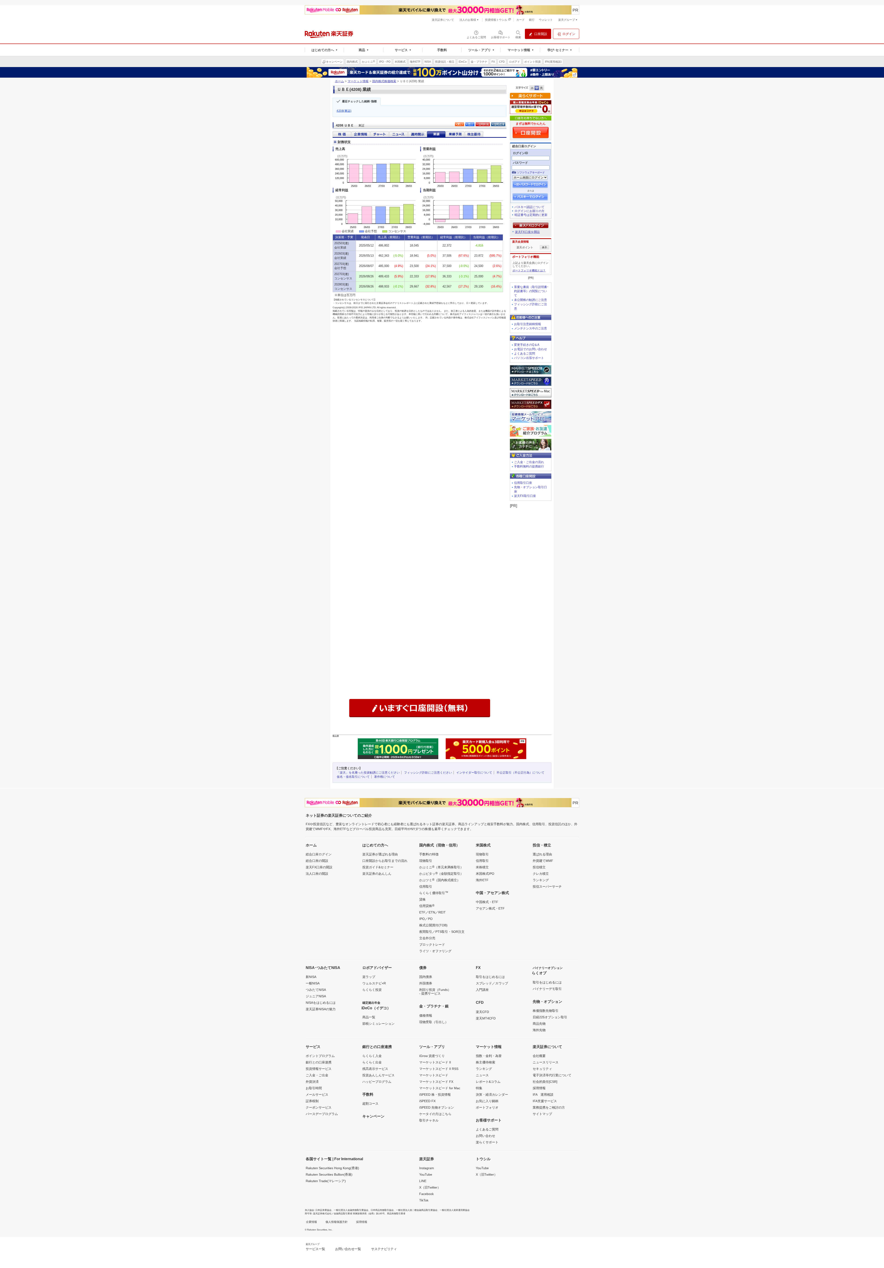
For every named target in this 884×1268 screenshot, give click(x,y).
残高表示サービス (375, 1069)
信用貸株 (426, 906)
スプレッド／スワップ (492, 983)
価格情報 (425, 1015)
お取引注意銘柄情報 (527, 324)
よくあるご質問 (524, 353)
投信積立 (539, 867)
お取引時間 (314, 1088)
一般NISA (313, 983)
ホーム (339, 81)
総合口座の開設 (317, 861)
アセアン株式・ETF (490, 908)
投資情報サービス (319, 1069)
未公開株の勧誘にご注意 (530, 300)
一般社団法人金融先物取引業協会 (351, 1210)
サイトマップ (542, 1114)
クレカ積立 (541, 873)
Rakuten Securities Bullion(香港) (329, 1174)
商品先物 (539, 1023)
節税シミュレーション (378, 1023)
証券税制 (312, 1101)
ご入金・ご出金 (317, 1075)
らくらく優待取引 (433, 893)
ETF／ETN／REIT (432, 912)
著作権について (384, 776)
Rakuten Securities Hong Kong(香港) (332, 1168)
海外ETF (482, 880)
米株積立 (482, 867)
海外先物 (539, 1030)
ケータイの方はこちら (435, 1114)
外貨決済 (312, 1081)
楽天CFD (482, 1012)
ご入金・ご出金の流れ (529, 462)
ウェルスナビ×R (374, 983)
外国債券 (425, 983)
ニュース (482, 1075)
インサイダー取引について (474, 772)
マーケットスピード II (435, 1062)
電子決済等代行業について (552, 1075)
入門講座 (482, 990)
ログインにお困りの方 (529, 211)
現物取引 (425, 861)
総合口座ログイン (319, 854)
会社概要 (539, 1056)
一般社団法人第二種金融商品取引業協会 (416, 1210)
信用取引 (425, 886)
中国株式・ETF (487, 902)
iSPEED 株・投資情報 (435, 1094)
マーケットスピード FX (436, 1081)
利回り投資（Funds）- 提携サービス (435, 991)
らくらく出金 (372, 1062)
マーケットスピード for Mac (439, 1088)
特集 (479, 1088)
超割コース (370, 1103)
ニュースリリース (545, 1062)
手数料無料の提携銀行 (529, 466)
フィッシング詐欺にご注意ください (428, 772)
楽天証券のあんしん (376, 873)
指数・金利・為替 (489, 1056)
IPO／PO (426, 919)
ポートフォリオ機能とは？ (529, 270)
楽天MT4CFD (486, 1018)
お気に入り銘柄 (487, 1101)
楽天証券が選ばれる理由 (380, 854)
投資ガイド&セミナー (377, 867)
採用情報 (539, 1088)
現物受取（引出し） (433, 1022)
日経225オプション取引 (550, 1017)
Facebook (426, 1194)
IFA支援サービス (545, 1101)
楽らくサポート (487, 1142)
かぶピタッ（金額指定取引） (441, 873)
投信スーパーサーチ (547, 886)
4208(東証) (344, 110)
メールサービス (317, 1094)
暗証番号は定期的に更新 (531, 215)
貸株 (422, 899)
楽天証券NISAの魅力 (321, 1009)
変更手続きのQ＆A (526, 344)
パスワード (520, 162)
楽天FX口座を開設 (527, 232)
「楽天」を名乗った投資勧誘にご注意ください (368, 772)
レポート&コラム (488, 1081)
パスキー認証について (529, 207)
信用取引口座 (523, 482)
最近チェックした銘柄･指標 (359, 101)
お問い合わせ (485, 1136)
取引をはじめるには (490, 977)
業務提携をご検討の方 (549, 1107)
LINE (422, 1181)
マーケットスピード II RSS (438, 1069)
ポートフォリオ (487, 1107)
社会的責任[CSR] (545, 1081)
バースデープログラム (322, 1114)
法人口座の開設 (317, 873)
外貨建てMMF (543, 861)
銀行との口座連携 (319, 1062)
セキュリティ (542, 1069)
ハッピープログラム (376, 1081)
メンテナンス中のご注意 (530, 328)
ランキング (541, 880)
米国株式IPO (485, 873)
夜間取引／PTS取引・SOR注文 (442, 931)
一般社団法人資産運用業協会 (455, 1210)
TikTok (423, 1200)
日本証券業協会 (323, 1210)
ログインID (520, 153)
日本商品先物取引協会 (382, 1210)
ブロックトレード (432, 944)
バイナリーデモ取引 (547, 989)
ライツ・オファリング (435, 951)
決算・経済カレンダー (492, 1094)
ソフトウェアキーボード (531, 172)
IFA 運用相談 (543, 1094)
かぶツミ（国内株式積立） (439, 880)
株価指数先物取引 (545, 1011)
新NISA (311, 977)
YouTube (425, 1174)
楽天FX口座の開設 (319, 867)
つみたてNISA (316, 990)
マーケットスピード (433, 1075)
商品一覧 (368, 1017)
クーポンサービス (319, 1107)
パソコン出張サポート (529, 358)
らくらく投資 (372, 990)
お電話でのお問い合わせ (530, 349)
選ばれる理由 (542, 854)
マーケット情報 (358, 81)
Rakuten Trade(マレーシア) (326, 1181)
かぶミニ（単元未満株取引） (441, 867)
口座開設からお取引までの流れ (384, 861)
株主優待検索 (485, 1062)
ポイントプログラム (320, 1056)
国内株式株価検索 (384, 81)
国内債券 (425, 977)
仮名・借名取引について (353, 776)
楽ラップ (368, 977)
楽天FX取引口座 (525, 496)
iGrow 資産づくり (432, 1056)
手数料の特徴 (429, 854)
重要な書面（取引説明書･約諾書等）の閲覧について (531, 291)
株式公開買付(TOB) (433, 925)
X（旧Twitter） (430, 1187)
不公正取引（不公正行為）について (520, 772)
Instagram (426, 1168)
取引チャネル (429, 1120)
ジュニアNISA (316, 996)
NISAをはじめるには (321, 1002)
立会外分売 (427, 938)
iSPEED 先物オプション (436, 1107)
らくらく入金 (372, 1056)
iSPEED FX (427, 1101)
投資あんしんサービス (378, 1075)
